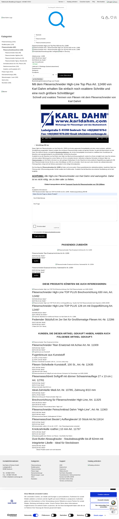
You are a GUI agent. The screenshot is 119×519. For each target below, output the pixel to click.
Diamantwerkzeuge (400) (9, 74)
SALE (32, 477)
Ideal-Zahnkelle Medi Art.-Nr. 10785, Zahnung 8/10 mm (64, 390)
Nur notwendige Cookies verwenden (103, 506)
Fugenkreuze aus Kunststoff (48, 354)
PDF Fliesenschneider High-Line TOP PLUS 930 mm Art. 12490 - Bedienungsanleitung (57, 191)
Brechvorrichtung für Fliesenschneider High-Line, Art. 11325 (66, 399)
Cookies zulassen (103, 494)
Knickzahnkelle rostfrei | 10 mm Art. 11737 (56, 429)
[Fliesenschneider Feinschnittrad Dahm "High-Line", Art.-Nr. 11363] (47, 407)
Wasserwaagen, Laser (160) (10, 77)
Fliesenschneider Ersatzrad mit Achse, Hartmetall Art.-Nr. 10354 (52, 267)
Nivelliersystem (35, 467)
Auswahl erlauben (103, 500)
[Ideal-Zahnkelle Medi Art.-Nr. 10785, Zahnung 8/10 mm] (41, 387)
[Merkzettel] (111, 18)
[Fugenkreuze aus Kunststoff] (41, 352)
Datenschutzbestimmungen (52, 232)
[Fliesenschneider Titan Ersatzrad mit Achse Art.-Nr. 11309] (74, 250)
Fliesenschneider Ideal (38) (13, 52)
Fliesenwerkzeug (36, 465)
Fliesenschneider (36, 469)
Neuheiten (34, 479)
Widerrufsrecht (64, 471)
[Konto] (115, 18)
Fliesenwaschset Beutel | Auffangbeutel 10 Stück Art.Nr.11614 (68, 419)
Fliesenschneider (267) (9, 47)
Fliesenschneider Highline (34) (14, 55)
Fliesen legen (35, 471)
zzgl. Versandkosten (38, 62)
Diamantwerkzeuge (36, 473)
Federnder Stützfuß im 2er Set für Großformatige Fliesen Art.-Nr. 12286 (73, 319)
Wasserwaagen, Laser (37, 475)
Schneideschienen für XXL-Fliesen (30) (14, 63)
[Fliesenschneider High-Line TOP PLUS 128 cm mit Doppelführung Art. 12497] (70, 303)
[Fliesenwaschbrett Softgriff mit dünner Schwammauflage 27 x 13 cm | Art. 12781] (60, 373)
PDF (33, 188)
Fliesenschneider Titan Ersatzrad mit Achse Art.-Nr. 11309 (50, 253)
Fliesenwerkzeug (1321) (9, 41)
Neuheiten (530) (6, 82)
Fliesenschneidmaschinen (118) (13, 50)
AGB (61, 465)
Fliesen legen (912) (7, 71)
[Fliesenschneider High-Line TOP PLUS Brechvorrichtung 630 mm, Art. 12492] (62, 289)
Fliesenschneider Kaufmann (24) (14, 58)
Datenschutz (63, 467)
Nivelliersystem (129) (8, 44)
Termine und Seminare (66, 480)
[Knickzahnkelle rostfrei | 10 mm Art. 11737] (55, 426)
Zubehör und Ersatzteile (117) (11, 69)
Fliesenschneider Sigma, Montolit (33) (16, 61)
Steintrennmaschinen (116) (11, 66)
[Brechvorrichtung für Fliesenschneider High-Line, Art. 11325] (46, 397)
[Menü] (116, 500)
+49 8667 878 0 (26, 2)
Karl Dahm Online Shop (66, 479)
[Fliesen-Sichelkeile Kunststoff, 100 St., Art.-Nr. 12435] (50, 362)
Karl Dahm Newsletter (66, 473)
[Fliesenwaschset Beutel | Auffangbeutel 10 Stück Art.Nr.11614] (46, 416)
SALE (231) (5, 80)
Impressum (63, 469)
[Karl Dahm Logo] (6, 18)
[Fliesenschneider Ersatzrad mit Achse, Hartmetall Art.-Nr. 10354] (75, 264)
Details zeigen (98, 515)
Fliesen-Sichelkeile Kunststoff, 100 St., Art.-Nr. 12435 (62, 364)
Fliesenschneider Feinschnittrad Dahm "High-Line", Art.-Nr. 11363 (69, 409)
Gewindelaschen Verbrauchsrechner (70, 475)
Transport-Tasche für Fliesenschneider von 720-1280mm (85, 184)
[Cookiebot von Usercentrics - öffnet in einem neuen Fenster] (12, 515)
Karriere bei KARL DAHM (67, 477)
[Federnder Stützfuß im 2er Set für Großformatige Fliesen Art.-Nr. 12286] (54, 316)
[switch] (53, 515)
